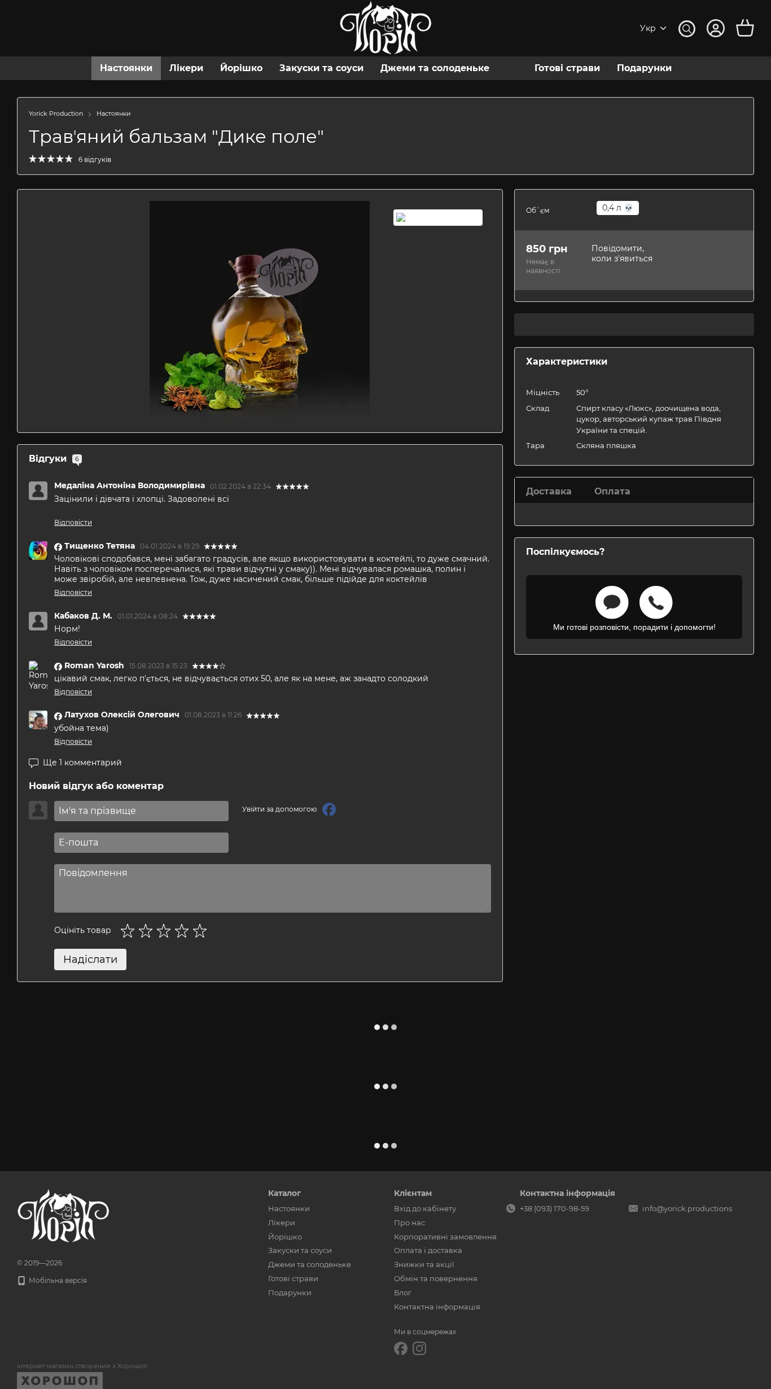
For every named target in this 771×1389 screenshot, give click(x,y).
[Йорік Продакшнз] (438, 217)
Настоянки (126, 68)
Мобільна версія (57, 1280)
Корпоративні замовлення (445, 1236)
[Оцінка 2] (148, 930)
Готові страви (567, 68)
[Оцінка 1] (130, 930)
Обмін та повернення (436, 1278)
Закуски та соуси (321, 68)
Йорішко (241, 68)
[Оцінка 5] (202, 930)
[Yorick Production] (63, 1215)
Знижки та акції (424, 1264)
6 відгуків (94, 159)
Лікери (186, 68)
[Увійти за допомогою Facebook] (329, 809)
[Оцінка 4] (184, 930)
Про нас (409, 1222)
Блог (402, 1292)
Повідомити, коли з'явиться (622, 253)
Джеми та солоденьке (434, 68)
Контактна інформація (437, 1306)
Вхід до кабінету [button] (425, 1208)
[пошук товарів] (686, 28)
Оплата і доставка (428, 1250)
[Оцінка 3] (166, 930)
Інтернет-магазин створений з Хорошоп (82, 1366)
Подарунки (644, 68)
